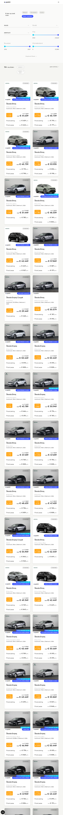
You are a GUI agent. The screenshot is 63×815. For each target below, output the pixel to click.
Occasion (34, 12)
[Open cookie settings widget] (3, 812)
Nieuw (25, 12)
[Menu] (57, 2)
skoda (20, 67)
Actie (42, 12)
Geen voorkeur (27, 16)
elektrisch (20, 71)
